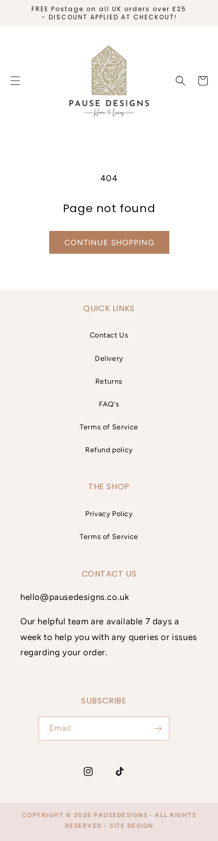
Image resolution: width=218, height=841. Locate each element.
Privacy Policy (108, 514)
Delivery (109, 358)
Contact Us (109, 335)
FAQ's (109, 404)
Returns (109, 381)
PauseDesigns (121, 815)
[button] (180, 81)
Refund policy (109, 450)
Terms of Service (109, 427)
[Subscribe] (158, 729)
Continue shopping (109, 242)
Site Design (132, 825)
